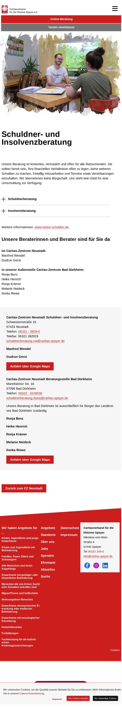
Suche (45, 576)
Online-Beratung (61, 19)
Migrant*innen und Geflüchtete (20, 593)
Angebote (48, 528)
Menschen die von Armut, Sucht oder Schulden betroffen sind (21, 585)
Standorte (48, 535)
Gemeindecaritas (12, 627)
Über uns (47, 541)
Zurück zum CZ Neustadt (23, 488)
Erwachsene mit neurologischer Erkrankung (21, 619)
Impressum (69, 535)
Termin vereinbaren (61, 27)
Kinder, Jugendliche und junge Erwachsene (20, 539)
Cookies (115, 650)
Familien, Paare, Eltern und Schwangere (18, 558)
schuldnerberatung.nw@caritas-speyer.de (35, 341)
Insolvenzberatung (22, 210)
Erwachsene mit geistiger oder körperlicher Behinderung (20, 576)
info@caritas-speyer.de (98, 556)
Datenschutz (70, 528)
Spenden (47, 555)
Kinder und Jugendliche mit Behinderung (18, 549)
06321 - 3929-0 (29, 331)
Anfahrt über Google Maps (30, 366)
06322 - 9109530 (30, 393)
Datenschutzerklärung (31, 693)
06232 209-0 (96, 551)
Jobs (44, 548)
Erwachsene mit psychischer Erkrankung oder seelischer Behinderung (21, 608)
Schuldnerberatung (22, 199)
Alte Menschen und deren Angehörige (17, 567)
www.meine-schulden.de (52, 227)
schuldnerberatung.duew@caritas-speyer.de (37, 398)
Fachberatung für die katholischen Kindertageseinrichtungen (19, 642)
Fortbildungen (10, 633)
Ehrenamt (48, 562)
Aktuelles (48, 569)
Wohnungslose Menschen (17, 599)
